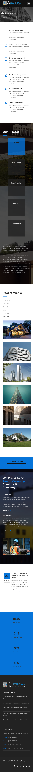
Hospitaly (5, 307)
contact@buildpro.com (14, 745)
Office (5, 310)
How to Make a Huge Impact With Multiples (15, 720)
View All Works (16, 461)
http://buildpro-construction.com (17, 748)
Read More (8, 18)
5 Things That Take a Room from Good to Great (19, 575)
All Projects (6, 316)
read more (6, 510)
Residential (6, 313)
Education (6, 303)
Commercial (6, 300)
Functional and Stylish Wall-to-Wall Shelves (16, 703)
